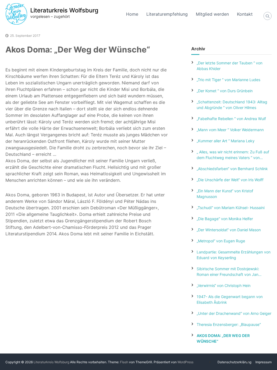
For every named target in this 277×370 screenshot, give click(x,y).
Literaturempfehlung (167, 14)
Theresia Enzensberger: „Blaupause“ (229, 324)
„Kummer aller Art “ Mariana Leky (226, 140)
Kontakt (245, 14)
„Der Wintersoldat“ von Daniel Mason (229, 229)
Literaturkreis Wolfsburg (64, 10)
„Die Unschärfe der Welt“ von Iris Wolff (230, 179)
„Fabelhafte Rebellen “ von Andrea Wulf (231, 118)
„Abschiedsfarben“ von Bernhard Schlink (232, 168)
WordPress (185, 362)
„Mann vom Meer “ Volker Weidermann (230, 129)
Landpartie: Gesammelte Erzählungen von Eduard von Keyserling (234, 255)
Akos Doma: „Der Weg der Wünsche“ (223, 338)
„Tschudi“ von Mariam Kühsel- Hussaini (231, 207)
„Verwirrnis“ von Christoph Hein (223, 285)
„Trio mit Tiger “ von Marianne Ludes (228, 79)
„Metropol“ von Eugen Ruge (221, 241)
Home (132, 14)
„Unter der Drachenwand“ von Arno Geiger (234, 313)
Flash (124, 362)
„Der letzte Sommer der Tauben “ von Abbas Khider (229, 66)
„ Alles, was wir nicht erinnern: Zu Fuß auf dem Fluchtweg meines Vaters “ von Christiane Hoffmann (233, 155)
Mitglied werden (212, 14)
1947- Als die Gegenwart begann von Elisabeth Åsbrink (230, 299)
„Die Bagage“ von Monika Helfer (225, 218)
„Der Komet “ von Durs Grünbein (225, 90)
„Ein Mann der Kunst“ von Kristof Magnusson (225, 194)
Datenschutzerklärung (234, 362)
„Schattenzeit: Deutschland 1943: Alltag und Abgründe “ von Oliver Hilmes (232, 105)
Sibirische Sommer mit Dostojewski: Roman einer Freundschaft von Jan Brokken (228, 271)
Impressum (263, 362)
